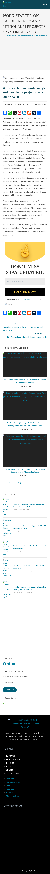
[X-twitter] (10, 811)
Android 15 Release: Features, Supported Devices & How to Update (28, 505)
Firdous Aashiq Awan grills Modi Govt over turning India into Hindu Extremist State (25, 424)
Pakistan (10, 756)
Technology (12, 773)
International (13, 759)
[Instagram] (18, 811)
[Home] (3, 35)
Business (10, 766)
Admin (7, 104)
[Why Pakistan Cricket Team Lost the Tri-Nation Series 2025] (7, 568)
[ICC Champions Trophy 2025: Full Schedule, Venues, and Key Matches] (7, 589)
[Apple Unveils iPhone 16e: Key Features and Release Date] (7, 548)
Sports (9, 770)
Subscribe (9, 690)
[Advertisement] (25, 52)
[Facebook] (4, 664)
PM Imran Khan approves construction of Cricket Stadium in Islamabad (25, 381)
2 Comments (28, 592)
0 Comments (27, 510)
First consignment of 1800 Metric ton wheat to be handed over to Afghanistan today (25, 470)
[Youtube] (14, 811)
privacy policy (28, 299)
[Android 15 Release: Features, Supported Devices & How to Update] (7, 507)
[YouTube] (13, 664)
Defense (10, 763)
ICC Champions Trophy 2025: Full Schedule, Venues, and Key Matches (29, 588)
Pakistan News (40, 104)
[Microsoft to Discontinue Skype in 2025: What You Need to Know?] (7, 528)
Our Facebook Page (13, 483)
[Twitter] (9, 664)
